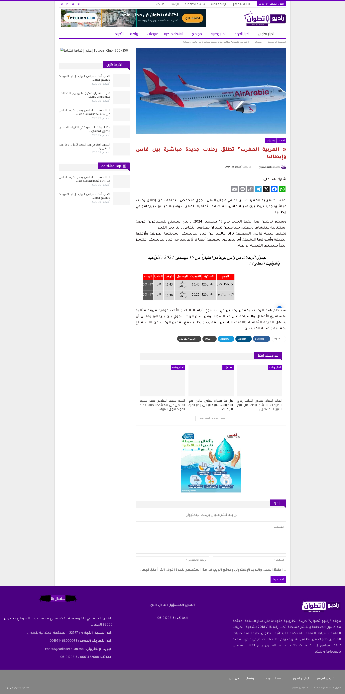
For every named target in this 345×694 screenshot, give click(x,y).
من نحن (160, 3)
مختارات (271, 140)
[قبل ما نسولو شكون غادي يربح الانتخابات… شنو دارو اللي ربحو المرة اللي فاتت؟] (210, 380)
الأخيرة (119, 33)
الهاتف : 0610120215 (172, 618)
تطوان (266, 633)
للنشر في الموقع (242, 3)
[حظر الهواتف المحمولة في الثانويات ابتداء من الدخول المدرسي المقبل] (121, 131)
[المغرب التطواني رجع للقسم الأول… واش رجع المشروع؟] (121, 149)
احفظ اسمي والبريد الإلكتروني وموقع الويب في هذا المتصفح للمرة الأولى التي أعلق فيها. (211, 570)
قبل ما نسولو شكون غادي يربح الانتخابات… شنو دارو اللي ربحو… (84, 94)
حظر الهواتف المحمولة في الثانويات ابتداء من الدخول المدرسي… (84, 129)
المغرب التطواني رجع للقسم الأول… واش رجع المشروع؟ (84, 146)
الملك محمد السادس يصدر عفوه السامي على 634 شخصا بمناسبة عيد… (84, 112)
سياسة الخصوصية (195, 3)
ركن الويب (9, 688)
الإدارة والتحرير (218, 3)
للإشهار (175, 3)
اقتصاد (282, 140)
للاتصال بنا (58, 598)
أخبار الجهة (242, 33)
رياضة (134, 33)
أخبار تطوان (266, 33)
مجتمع (197, 33)
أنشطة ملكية (173, 33)
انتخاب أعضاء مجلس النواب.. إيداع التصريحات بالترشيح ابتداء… (84, 77)
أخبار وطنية (218, 33)
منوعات (152, 33)
